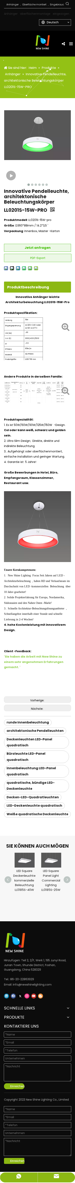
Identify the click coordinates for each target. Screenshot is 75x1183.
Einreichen (17, 1086)
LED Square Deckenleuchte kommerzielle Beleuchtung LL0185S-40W (24, 880)
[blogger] (40, 996)
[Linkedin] (6, 996)
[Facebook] (13, 996)
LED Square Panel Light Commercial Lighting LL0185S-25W (50, 880)
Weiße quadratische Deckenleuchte (37, 814)
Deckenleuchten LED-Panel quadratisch (29, 742)
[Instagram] (26, 996)
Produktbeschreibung (28, 287)
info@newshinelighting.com (32, 985)
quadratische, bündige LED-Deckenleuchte (31, 785)
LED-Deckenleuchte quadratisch (34, 805)
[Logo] (32, 942)
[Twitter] (20, 996)
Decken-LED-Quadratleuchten (33, 797)
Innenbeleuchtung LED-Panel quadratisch (31, 771)
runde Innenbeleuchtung (28, 722)
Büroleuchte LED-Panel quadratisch (26, 756)
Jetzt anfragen (38, 247)
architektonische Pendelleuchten (35, 730)
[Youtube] (33, 996)
